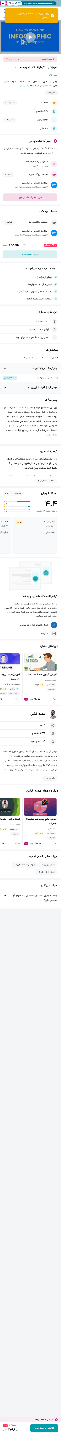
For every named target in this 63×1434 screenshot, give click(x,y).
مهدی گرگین (37, 714)
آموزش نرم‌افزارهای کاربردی (25, 864)
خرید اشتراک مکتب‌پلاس (30, 197)
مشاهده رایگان (10, 377)
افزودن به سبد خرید (30, 254)
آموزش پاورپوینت (48, 864)
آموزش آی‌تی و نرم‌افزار (46, 872)
